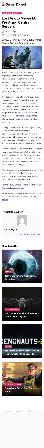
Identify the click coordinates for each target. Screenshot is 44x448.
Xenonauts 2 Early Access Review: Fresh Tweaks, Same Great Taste (22, 352)
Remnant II (9, 272)
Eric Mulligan (11, 31)
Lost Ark (17, 13)
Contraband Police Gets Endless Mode (21, 390)
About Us (20, 411)
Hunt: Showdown (12, 309)
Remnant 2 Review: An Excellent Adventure (20, 277)
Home (8, 411)
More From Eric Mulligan (29, 234)
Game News (7, 13)
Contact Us (33, 411)
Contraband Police (13, 384)
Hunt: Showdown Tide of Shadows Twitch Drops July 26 (22, 315)
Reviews (8, 347)
